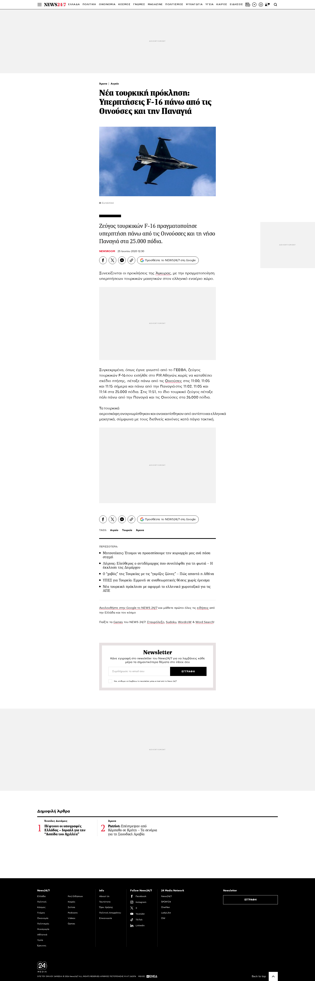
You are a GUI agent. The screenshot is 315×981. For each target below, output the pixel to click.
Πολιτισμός (43, 924)
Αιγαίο (115, 84)
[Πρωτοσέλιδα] (247, 4)
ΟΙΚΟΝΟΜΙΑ (107, 4)
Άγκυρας (163, 273)
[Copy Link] (131, 260)
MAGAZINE (155, 4)
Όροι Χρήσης (106, 907)
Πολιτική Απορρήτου (110, 913)
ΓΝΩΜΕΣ (139, 4)
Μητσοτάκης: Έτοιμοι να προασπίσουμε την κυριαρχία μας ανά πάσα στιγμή (157, 555)
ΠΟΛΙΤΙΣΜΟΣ (174, 4)
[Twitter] (112, 260)
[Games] (267, 4)
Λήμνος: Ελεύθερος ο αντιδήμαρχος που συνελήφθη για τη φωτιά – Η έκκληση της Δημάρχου (158, 565)
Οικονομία (42, 918)
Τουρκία (127, 530)
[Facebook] (103, 260)
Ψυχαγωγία (43, 929)
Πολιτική (41, 902)
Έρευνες (41, 945)
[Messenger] (122, 260)
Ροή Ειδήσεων (75, 896)
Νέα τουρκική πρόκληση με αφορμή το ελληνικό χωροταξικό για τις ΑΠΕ (157, 588)
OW (163, 918)
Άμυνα (103, 84)
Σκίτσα (71, 907)
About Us (104, 896)
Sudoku (171, 622)
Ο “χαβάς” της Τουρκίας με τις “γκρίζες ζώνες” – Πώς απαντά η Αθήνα (158, 573)
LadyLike (166, 913)
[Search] (275, 4)
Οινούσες (173, 381)
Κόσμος (41, 907)
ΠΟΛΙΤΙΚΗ (89, 4)
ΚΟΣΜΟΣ (124, 4)
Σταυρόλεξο (155, 622)
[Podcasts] (260, 4)
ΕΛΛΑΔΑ (74, 4)
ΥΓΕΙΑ (209, 4)
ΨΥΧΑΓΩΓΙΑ (194, 4)
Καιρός (221, 4)
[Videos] (254, 4)
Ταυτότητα (104, 902)
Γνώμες (41, 913)
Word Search (204, 622)
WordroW (185, 622)
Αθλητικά (42, 935)
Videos (71, 918)
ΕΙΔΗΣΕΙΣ (236, 4)
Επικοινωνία (105, 918)
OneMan (165, 907)
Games (118, 622)
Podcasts (73, 913)
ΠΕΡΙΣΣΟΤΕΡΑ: (108, 546)
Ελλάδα (41, 896)
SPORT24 (166, 902)
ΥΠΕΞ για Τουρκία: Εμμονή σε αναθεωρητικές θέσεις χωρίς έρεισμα (156, 580)
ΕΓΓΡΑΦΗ (250, 899)
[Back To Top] (273, 976)
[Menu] (39, 4)
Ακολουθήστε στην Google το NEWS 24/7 (128, 607)
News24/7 (166, 896)
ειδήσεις (203, 607)
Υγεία (40, 940)
